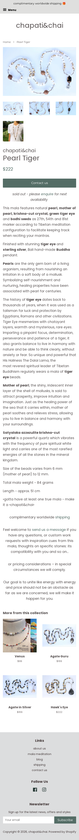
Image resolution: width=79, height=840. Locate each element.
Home (7, 42)
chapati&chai (39, 25)
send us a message (49, 529)
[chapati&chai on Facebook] (35, 790)
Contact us (39, 183)
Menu (11, 10)
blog (39, 759)
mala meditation (39, 754)
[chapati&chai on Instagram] (44, 790)
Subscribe (65, 820)
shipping (62, 517)
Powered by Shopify (62, 832)
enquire (47, 194)
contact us (39, 770)
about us (39, 748)
